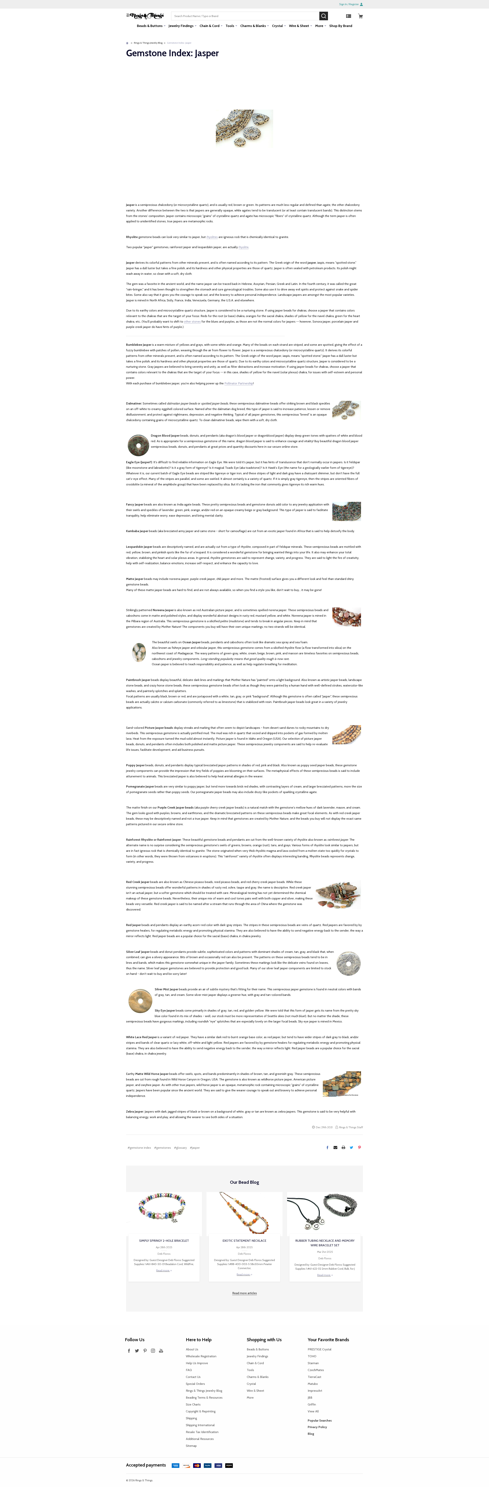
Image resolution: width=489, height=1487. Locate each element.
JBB (310, 1397)
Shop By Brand (340, 26)
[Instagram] (153, 1350)
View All (313, 1411)
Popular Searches (320, 1420)
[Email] (335, 1147)
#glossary (180, 1147)
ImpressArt (315, 1390)
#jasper (195, 1147)
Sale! (333, 16)
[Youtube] (161, 1350)
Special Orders (195, 1384)
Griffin (312, 1404)
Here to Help (199, 1339)
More (319, 26)
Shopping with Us (264, 1339)
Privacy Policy (317, 1427)
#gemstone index (139, 1147)
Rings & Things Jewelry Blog (204, 1390)
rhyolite (244, 247)
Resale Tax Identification (202, 1432)
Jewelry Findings (181, 26)
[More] (165, 25)
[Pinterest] (359, 1147)
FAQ (189, 1370)
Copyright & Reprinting (200, 1411)
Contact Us (193, 1377)
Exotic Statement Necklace (244, 1240)
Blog (311, 1434)
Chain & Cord (209, 26)
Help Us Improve (197, 1363)
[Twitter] (351, 1147)
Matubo (313, 1384)
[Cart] (360, 16)
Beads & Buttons (150, 26)
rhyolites (212, 237)
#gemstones (162, 1147)
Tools (230, 26)
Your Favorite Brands (328, 1339)
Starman (313, 1363)
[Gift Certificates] (348, 16)
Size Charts (193, 1404)
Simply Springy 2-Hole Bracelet (164, 1240)
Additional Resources (200, 1439)
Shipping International (200, 1425)
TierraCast (314, 1377)
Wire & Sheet (299, 26)
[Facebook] (327, 1147)
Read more (163, 1270)
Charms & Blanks (253, 26)
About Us (192, 1349)
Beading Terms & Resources (204, 1397)
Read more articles (244, 1293)
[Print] (343, 1147)
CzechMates (316, 1370)
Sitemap (191, 1446)
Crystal (277, 26)
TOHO (312, 1356)
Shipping (191, 1418)
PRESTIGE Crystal (319, 1349)
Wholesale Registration (201, 1356)
